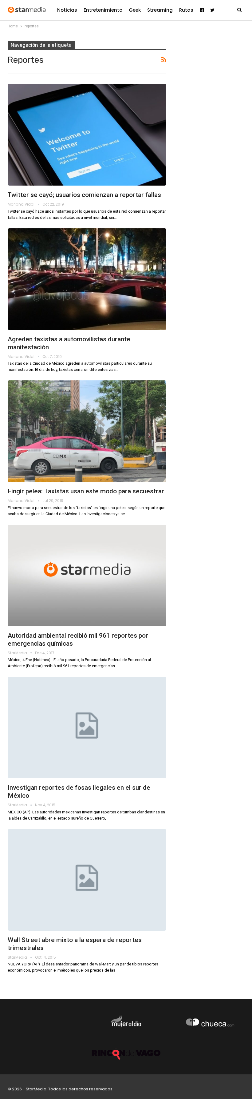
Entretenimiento (103, 10)
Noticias (67, 10)
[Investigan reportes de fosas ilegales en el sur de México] (87, 727)
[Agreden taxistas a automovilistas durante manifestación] (87, 279)
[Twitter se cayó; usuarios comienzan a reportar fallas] (87, 135)
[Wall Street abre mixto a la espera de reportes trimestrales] (87, 880)
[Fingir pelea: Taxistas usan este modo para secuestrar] (87, 431)
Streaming (160, 10)
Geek (135, 10)
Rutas (186, 10)
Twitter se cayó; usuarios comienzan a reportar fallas (84, 195)
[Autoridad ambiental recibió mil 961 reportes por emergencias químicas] (87, 575)
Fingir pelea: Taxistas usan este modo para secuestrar (86, 491)
